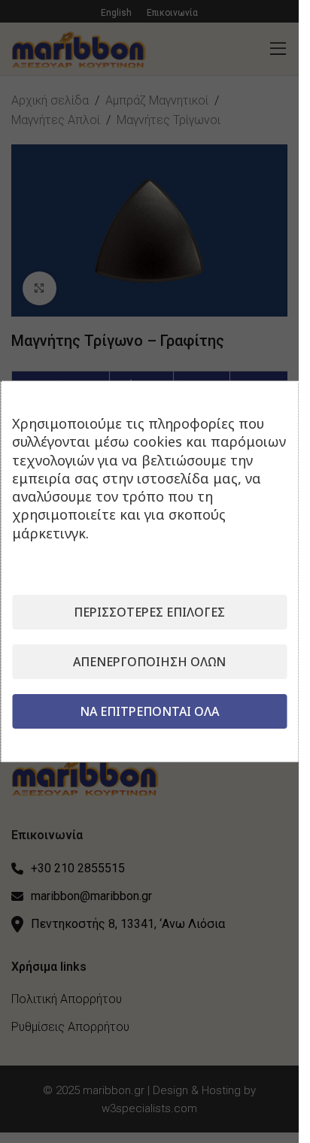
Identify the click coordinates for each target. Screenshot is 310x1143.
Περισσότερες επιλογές (149, 612)
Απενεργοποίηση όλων (149, 661)
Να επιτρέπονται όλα (149, 711)
